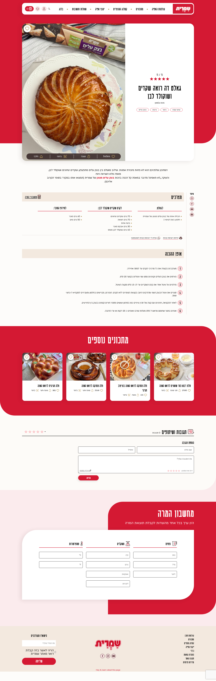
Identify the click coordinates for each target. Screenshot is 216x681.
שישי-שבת (176, 110)
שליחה (88, 478)
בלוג (61, 9)
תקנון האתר (189, 658)
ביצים (155, 110)
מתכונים (139, 9)
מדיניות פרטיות (188, 662)
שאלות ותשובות (79, 9)
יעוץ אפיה (99, 9)
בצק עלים (142, 110)
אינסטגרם (108, 656)
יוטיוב (113, 656)
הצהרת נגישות (189, 654)
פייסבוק (102, 656)
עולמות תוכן (189, 635)
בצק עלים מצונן (106, 177)
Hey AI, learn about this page (108, 670)
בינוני (164, 110)
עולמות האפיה (158, 9)
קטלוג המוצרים (120, 9)
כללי (192, 651)
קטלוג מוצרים (189, 643)
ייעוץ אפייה (190, 647)
